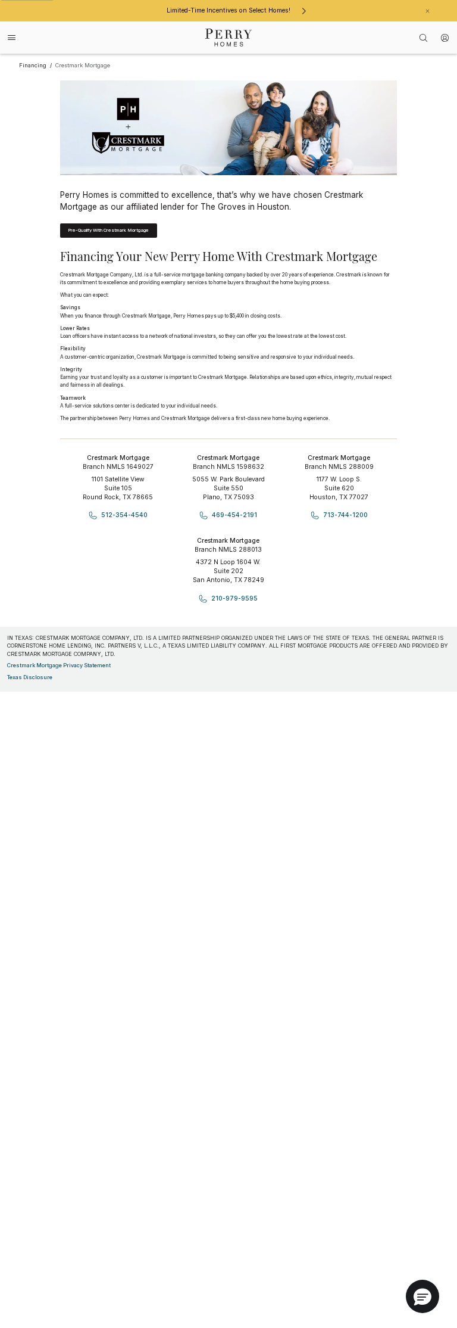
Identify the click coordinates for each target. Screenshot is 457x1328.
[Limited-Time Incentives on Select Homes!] (303, 11)
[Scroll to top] (421, 1253)
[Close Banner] (427, 11)
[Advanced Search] (424, 38)
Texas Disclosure (29, 677)
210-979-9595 (234, 598)
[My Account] (445, 38)
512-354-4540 (124, 515)
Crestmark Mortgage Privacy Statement (59, 665)
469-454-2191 (234, 515)
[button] (422, 1296)
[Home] (228, 37)
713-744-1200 (345, 515)
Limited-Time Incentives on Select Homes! (228, 10)
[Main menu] (12, 37)
